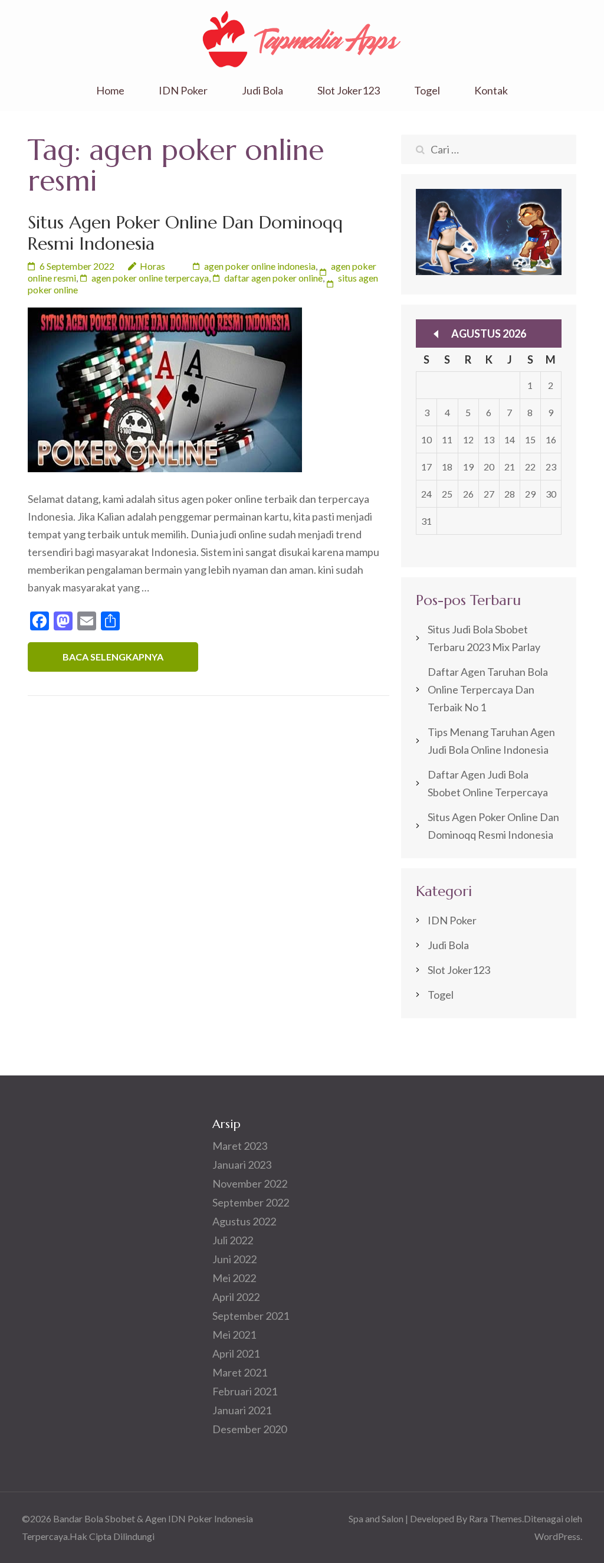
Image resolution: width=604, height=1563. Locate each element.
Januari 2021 (241, 1410)
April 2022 (236, 1296)
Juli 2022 (232, 1240)
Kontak (491, 90)
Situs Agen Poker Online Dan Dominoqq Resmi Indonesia (185, 232)
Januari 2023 (241, 1164)
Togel (427, 90)
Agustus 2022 (244, 1221)
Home (110, 90)
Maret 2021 (239, 1372)
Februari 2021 (244, 1391)
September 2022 (250, 1202)
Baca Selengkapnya (113, 656)
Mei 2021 (234, 1334)
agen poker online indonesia (260, 266)
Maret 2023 (239, 1145)
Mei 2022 (234, 1277)
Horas (152, 266)
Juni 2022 (234, 1259)
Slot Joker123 (348, 90)
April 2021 (236, 1353)
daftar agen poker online (273, 277)
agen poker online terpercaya (150, 277)
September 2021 (250, 1315)
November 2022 (249, 1183)
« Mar (436, 334)
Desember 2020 (249, 1429)
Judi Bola (262, 90)
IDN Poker (183, 90)
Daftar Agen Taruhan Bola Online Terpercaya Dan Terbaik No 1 (488, 689)
